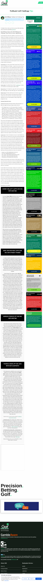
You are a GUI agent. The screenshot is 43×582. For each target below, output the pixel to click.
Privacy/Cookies (4, 568)
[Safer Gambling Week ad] (21, 506)
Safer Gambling (4, 573)
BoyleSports (24, 568)
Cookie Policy (6, 580)
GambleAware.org (4, 538)
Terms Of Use (4, 571)
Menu (41, 2)
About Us (3, 566)
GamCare (2, 548)
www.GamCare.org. (33, 187)
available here (18, 85)
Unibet (23, 573)
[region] (21, 578)
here (19, 92)
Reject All (32, 578)
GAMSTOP (3, 556)
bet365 (23, 566)
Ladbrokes (24, 571)
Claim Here (34, 46)
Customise (25, 578)
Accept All (38, 578)
